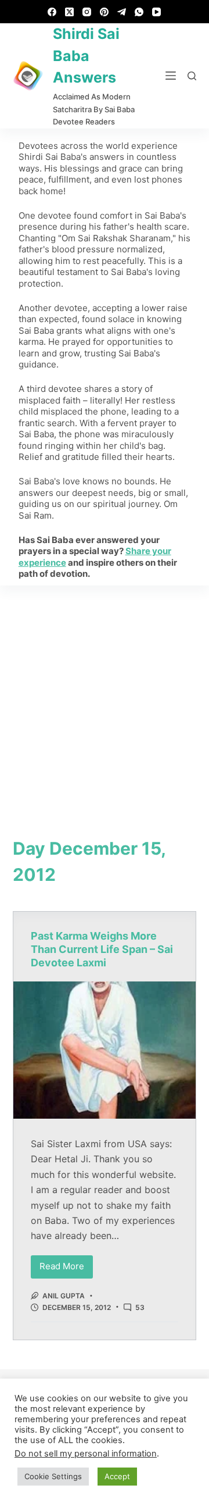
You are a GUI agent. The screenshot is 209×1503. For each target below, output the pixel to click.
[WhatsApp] (139, 12)
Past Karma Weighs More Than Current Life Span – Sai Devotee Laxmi (102, 949)
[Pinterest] (104, 12)
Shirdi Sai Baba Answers (86, 55)
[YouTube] (156, 12)
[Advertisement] (104, 696)
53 (140, 1307)
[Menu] (170, 75)
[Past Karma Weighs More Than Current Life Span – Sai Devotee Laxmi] (104, 1050)
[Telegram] (121, 12)
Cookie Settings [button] (53, 1476)
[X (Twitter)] (69, 12)
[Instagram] (86, 12)
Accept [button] (117, 1476)
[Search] (192, 76)
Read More (66, 1263)
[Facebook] (52, 12)
